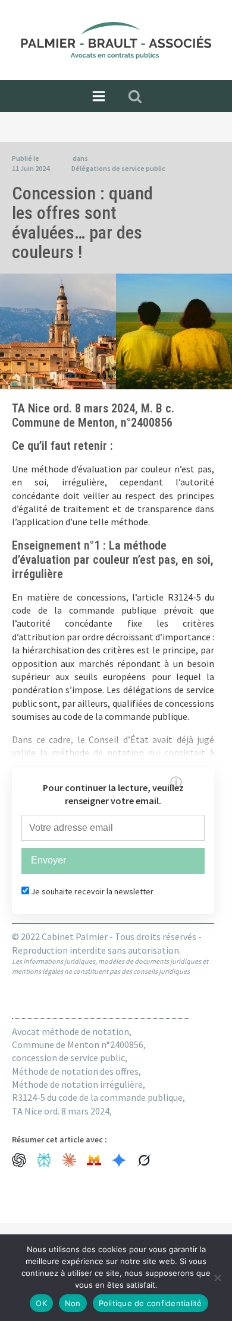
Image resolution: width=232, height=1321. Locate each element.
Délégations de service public (118, 168)
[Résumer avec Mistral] (94, 1160)
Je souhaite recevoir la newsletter (91, 891)
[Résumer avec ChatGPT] (19, 1160)
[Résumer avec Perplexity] (44, 1160)
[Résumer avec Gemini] (119, 1160)
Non (73, 1303)
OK (41, 1303)
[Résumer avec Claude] (69, 1160)
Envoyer (48, 860)
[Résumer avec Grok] (144, 1160)
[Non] (217, 1278)
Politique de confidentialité (150, 1303)
